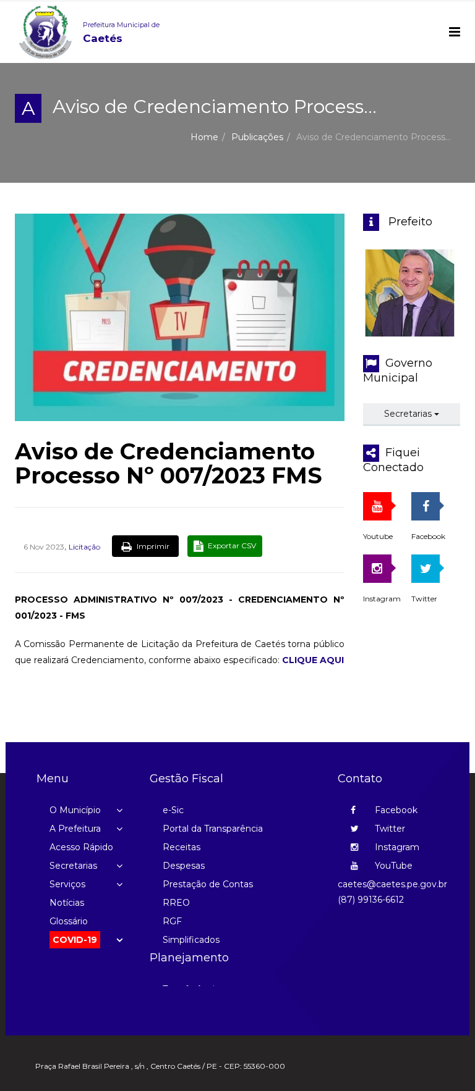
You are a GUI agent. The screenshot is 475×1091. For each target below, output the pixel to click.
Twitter (388, 828)
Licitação (84, 546)
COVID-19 (75, 939)
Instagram (395, 847)
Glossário (68, 921)
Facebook (394, 810)
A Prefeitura (75, 828)
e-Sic (173, 810)
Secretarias (409, 413)
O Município (75, 810)
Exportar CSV (231, 545)
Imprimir (152, 546)
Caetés (121, 32)
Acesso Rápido (81, 847)
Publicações (257, 137)
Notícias (66, 902)
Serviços (67, 884)
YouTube (392, 865)
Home (204, 137)
